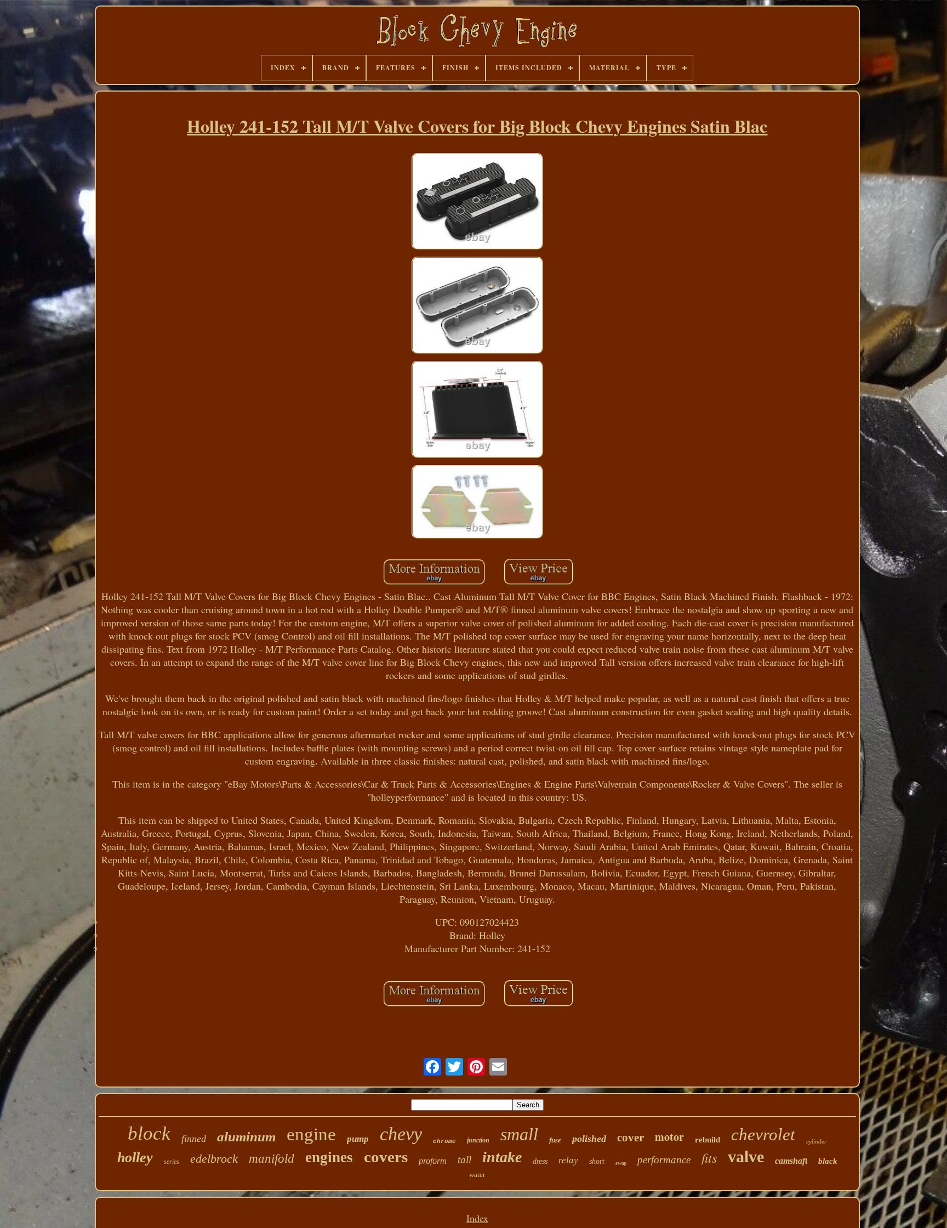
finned (193, 1138)
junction (478, 1140)
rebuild (707, 1139)
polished (589, 1138)
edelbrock (214, 1158)
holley (135, 1157)
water (477, 1174)
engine (311, 1134)
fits (709, 1157)
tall (464, 1159)
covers (386, 1156)
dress (540, 1161)
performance (664, 1159)
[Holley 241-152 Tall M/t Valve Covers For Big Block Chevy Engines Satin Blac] (477, 203)
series (171, 1161)
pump (358, 1139)
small (519, 1134)
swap (620, 1163)
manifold (271, 1158)
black (827, 1161)
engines (329, 1157)
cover (630, 1137)
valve (746, 1156)
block (149, 1133)
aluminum (246, 1136)
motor (669, 1137)
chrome (444, 1141)
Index (477, 1218)
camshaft (791, 1160)
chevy (401, 1134)
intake (502, 1156)
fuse (555, 1140)
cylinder (816, 1141)
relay (568, 1160)
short (596, 1161)
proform (433, 1160)
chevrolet (763, 1134)
